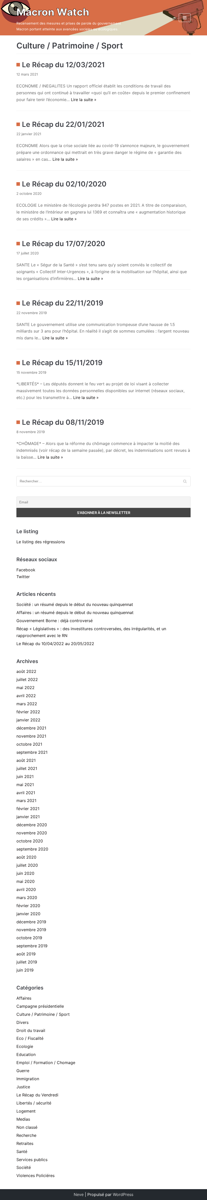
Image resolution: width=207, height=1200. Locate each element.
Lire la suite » (83, 99)
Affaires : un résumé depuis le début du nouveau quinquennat (75, 612)
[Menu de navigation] (185, 17)
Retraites (24, 1143)
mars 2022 (26, 703)
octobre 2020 (29, 840)
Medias (23, 1119)
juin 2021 (25, 776)
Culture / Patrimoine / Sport (43, 1014)
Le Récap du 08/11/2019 (63, 422)
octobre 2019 (29, 937)
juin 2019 (25, 970)
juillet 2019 (26, 961)
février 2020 (28, 905)
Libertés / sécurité (33, 1102)
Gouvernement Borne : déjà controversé (54, 620)
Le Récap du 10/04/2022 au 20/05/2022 (55, 643)
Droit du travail (30, 1030)
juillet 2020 (27, 865)
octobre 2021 (29, 744)
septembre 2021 (31, 752)
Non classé (26, 1127)
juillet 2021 (26, 768)
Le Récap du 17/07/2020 (63, 243)
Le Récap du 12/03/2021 (63, 64)
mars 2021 (26, 800)
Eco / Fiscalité (29, 1038)
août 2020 (26, 857)
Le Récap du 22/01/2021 (63, 124)
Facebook (25, 569)
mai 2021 (25, 784)
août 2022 (26, 671)
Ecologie (24, 1046)
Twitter (23, 576)
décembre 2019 (31, 921)
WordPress (123, 1194)
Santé (21, 1151)
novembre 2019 (31, 929)
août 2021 (26, 760)
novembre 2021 (31, 736)
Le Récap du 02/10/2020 (64, 184)
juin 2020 (25, 873)
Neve (79, 1194)
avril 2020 (26, 889)
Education (26, 1054)
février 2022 (28, 711)
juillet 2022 (27, 679)
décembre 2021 (31, 728)
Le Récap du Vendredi (37, 1094)
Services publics (31, 1159)
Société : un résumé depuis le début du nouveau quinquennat (74, 604)
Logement (26, 1111)
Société (23, 1167)
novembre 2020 (31, 832)
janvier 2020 (28, 913)
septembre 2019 (31, 945)
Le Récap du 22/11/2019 (62, 303)
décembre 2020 (31, 824)
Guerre (22, 1070)
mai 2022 (25, 687)
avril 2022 (26, 695)
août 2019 (26, 953)
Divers (22, 1022)
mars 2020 (26, 897)
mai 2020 (25, 881)
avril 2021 (25, 792)
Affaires (23, 998)
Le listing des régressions (40, 541)
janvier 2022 (28, 719)
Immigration (27, 1078)
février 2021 (27, 808)
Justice (23, 1086)
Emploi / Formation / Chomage (45, 1062)
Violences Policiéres (35, 1175)
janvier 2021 (28, 816)
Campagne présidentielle (40, 1006)
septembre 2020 (32, 849)
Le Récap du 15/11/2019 (62, 362)
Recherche (26, 1135)
